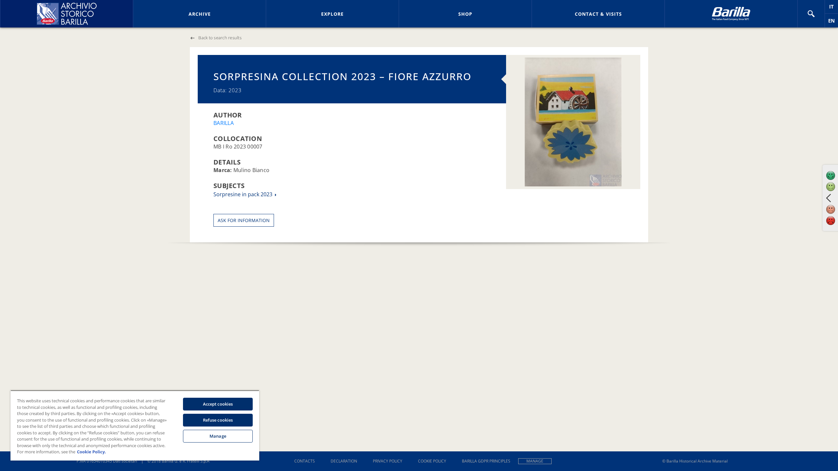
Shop (465, 14)
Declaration (344, 461)
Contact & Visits (598, 14)
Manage (534, 461)
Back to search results (220, 38)
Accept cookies (218, 404)
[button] (811, 13)
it (833, 8)
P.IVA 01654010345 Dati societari (107, 461)
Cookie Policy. (91, 452)
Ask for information (244, 220)
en (833, 22)
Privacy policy (387, 461)
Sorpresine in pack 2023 (243, 194)
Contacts (304, 461)
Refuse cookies (218, 420)
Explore (332, 14)
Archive (200, 14)
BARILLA (223, 123)
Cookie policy (432, 461)
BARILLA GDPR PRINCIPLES (486, 461)
